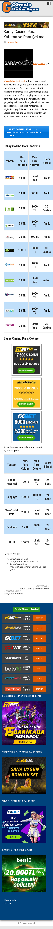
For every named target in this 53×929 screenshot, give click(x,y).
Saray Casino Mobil (19, 558)
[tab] (26, 618)
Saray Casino (12, 42)
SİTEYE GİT (39, 618)
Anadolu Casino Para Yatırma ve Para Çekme (28, 568)
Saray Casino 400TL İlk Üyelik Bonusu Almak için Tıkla (24, 132)
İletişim (7, 902)
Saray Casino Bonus (19, 564)
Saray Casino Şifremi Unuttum (24, 561)
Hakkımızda (10, 900)
